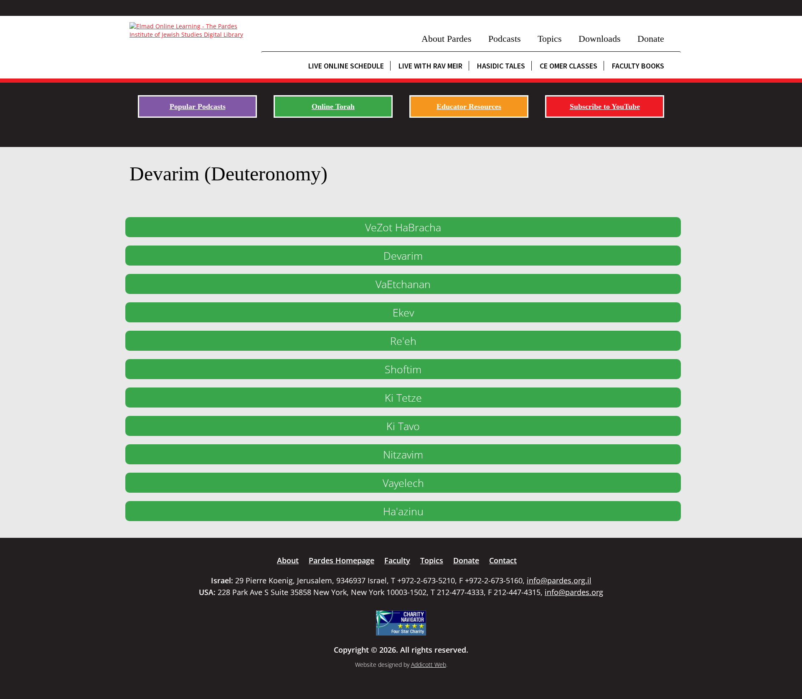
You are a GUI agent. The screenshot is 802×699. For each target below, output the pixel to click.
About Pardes (446, 38)
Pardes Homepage (341, 560)
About (288, 560)
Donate (650, 38)
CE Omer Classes (568, 66)
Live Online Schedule (346, 66)
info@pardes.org (574, 592)
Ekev (403, 312)
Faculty (397, 560)
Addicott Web (428, 665)
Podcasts (504, 38)
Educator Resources (469, 106)
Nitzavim (403, 454)
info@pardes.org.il (559, 580)
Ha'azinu (403, 511)
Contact (503, 560)
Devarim (403, 255)
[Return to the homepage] (191, 30)
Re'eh (403, 341)
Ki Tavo (403, 426)
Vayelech (403, 483)
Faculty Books (638, 66)
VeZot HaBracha (403, 227)
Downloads (600, 38)
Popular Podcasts (198, 106)
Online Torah (333, 106)
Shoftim (403, 369)
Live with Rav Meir (430, 66)
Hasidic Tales (501, 66)
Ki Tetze (403, 397)
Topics (550, 38)
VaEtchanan (403, 284)
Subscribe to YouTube (605, 106)
